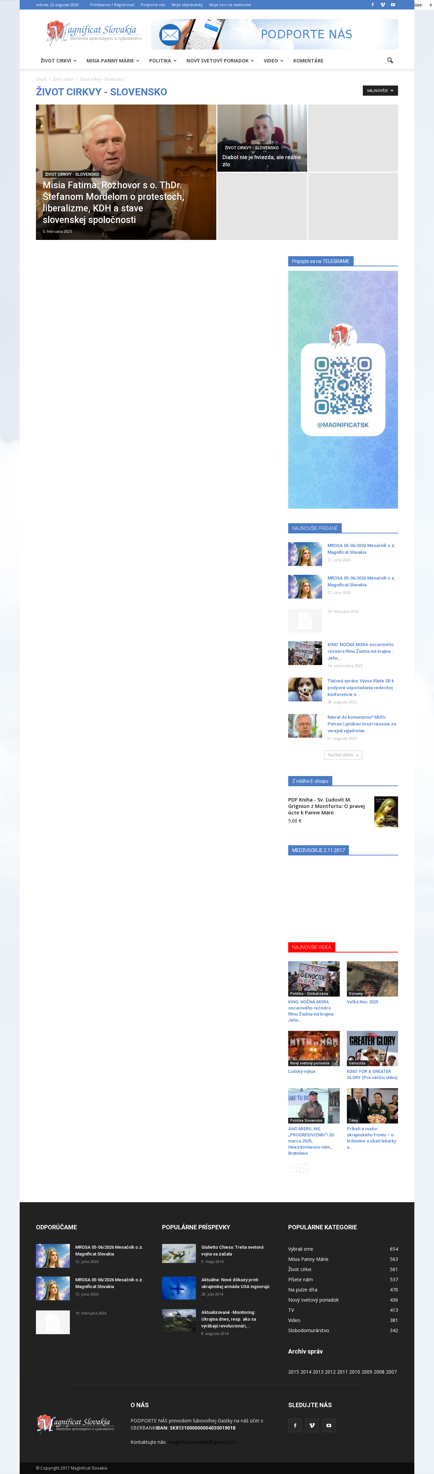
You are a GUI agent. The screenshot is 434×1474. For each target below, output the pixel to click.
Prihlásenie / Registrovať (112, 4)
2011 (342, 1371)
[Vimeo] (383, 5)
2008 (379, 1371)
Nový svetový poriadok (217, 60)
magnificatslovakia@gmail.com (202, 1442)
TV (291, 1310)
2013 (318, 1371)
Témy (353, 1120)
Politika (160, 60)
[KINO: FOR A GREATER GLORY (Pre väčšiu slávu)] (372, 1048)
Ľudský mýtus (301, 1071)
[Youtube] (393, 5)
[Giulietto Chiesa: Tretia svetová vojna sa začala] (179, 1253)
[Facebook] (373, 5)
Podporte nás (153, 4)
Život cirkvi (56, 60)
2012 (330, 1371)
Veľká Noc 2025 (362, 1001)
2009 (366, 1371)
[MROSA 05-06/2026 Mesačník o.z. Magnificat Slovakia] (305, 554)
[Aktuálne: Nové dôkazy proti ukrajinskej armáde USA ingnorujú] (179, 1288)
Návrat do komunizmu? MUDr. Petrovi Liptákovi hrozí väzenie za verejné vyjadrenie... (362, 724)
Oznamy (356, 993)
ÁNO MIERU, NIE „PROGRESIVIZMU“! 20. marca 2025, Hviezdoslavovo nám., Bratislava (311, 1141)
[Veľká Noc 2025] (372, 979)
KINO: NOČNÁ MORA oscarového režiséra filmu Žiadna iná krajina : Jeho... (361, 651)
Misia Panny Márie (110, 60)
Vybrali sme (300, 1249)
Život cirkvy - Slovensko (72, 174)
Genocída (357, 1063)
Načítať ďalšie (341, 755)
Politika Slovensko (306, 1120)
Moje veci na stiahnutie (230, 4)
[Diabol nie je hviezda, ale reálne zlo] (262, 138)
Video (271, 60)
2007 (391, 1371)
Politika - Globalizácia (309, 993)
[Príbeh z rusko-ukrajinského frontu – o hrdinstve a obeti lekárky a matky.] (372, 1105)
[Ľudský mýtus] (314, 1048)
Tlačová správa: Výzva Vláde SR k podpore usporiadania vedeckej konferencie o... (361, 687)
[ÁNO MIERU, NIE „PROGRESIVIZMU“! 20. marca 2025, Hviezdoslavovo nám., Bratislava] (314, 1105)
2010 (354, 1371)
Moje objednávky (187, 4)
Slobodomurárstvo (308, 1330)
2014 (305, 1371)
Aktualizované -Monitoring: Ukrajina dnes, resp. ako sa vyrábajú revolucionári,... (228, 1319)
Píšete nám (300, 1279)
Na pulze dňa (302, 1289)
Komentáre (308, 60)
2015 (293, 1371)
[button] (390, 61)
